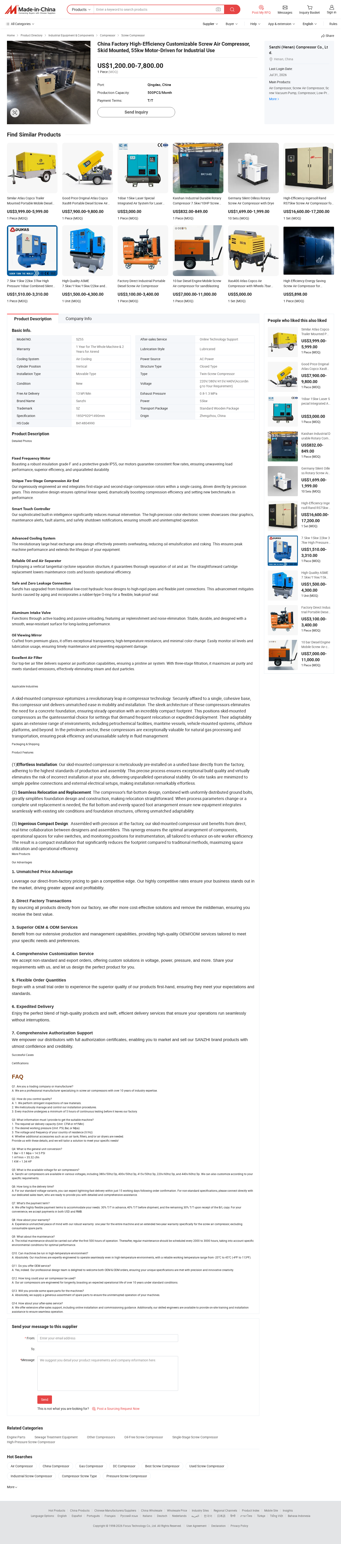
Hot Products (56, 1510)
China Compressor (56, 1466)
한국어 (208, 1516)
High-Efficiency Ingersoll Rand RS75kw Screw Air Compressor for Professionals (315, 505)
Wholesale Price (177, 1510)
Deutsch (162, 1516)
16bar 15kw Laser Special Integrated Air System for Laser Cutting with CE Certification (315, 401)
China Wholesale (151, 1510)
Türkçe (261, 1516)
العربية (195, 1516)
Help (253, 24)
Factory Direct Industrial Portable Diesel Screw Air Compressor (315, 609)
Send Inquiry (136, 112)
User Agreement (196, 1526)
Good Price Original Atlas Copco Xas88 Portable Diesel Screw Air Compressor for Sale (315, 366)
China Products (80, 1510)
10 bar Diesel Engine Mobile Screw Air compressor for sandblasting (315, 644)
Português (93, 1516)
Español (77, 1516)
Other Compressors (101, 1437)
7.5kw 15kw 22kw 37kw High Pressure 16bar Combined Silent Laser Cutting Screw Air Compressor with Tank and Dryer (315, 540)
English (62, 1516)
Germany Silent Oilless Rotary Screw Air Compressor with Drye (315, 470)
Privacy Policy (239, 1526)
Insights (288, 1510)
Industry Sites (200, 1510)
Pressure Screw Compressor (126, 1476)
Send (44, 1399)
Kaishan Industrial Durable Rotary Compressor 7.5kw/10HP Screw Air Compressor (315, 436)
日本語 (221, 1516)
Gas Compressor (91, 1466)
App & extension (279, 24)
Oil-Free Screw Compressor (143, 1437)
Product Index (250, 1510)
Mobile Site (271, 1510)
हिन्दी (232, 1516)
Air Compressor (22, 1466)
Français (110, 1516)
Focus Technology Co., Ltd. (140, 1526)
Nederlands (179, 1516)
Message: (27, 1360)
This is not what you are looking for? (63, 1408)
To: (33, 1349)
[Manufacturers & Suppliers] (30, 9)
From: (30, 1338)
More (273, 99)
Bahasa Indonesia (299, 1516)
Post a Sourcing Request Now (116, 1408)
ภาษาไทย (246, 1516)
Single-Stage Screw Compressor (195, 1437)
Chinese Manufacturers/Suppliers (115, 1510)
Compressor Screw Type (79, 1476)
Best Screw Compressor (162, 1466)
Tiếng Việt (276, 1516)
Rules (333, 24)
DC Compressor (124, 1466)
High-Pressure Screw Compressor (31, 1442)
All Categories (21, 24)
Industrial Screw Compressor (31, 1476)
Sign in (331, 12)
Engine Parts (16, 1437)
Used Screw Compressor (206, 1466)
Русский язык (129, 1516)
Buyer (230, 24)
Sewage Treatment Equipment (56, 1437)
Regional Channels (225, 1510)
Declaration (218, 1526)
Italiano (147, 1516)
